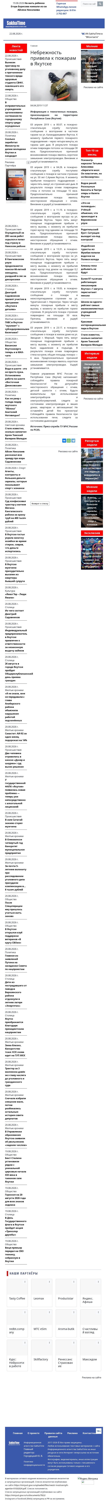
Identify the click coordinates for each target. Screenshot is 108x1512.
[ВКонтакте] (64, 441)
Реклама (72, 1433)
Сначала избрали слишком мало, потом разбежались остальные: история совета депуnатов (15, 1108)
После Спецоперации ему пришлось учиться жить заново (13, 909)
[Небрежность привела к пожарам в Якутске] (54, 85)
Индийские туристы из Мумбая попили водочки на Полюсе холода (90, 252)
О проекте (33, 1433)
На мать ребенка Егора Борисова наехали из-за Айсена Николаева (29, 6)
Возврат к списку (40, 503)
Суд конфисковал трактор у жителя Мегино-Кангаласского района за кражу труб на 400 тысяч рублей (15, 511)
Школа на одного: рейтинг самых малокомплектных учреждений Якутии (92, 308)
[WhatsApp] (69, 441)
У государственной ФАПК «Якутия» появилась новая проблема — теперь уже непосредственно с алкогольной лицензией (15, 793)
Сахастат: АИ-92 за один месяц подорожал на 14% (16, 737)
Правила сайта (53, 1433)
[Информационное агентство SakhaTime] (16, 23)
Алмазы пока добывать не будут (89, 269)
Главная (17, 1433)
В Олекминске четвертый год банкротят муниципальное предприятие (15, 846)
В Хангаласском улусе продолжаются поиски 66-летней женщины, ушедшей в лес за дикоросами (15, 269)
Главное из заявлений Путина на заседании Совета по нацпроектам (16, 962)
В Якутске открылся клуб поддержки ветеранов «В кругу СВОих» (13, 936)
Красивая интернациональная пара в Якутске (93, 325)
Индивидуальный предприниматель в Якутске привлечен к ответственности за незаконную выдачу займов (16, 640)
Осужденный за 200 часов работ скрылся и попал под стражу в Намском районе (15, 239)
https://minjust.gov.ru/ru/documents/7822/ (25, 1495)
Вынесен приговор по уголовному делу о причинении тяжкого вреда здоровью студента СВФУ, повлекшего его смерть (15, 76)
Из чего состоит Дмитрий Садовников (14, 614)
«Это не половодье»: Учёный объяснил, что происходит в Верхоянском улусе (89, 213)
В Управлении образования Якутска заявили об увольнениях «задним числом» (16, 1138)
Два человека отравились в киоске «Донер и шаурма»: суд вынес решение (15, 760)
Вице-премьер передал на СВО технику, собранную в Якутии (14, 1254)
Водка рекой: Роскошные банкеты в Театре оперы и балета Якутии (91, 190)
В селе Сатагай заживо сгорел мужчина (13, 823)
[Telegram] (73, 441)
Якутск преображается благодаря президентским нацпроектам (14, 1025)
